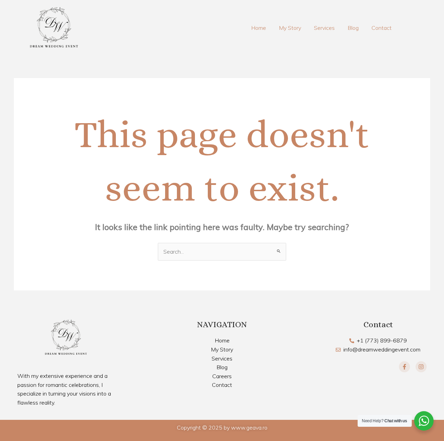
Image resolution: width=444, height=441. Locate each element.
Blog (353, 27)
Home (258, 27)
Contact (382, 27)
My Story (290, 27)
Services (324, 27)
